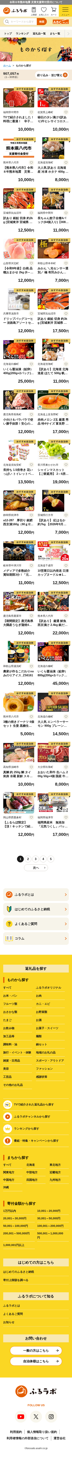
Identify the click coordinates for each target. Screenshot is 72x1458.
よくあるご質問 (13, 1313)
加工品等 (8, 1036)
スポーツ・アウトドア (50, 1060)
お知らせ (8, 1322)
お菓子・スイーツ (47, 1028)
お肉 (39, 995)
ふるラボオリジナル (48, 987)
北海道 (30, 1164)
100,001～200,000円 (50, 1225)
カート (54, 15)
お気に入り (44, 15)
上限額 (34, 15)
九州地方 (55, 1179)
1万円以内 (9, 1210)
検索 (41, 21)
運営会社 (60, 1438)
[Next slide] (68, 34)
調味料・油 (10, 1044)
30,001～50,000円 (48, 1218)
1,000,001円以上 (13, 1245)
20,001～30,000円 (14, 1218)
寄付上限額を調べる (15, 1280)
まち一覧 (55, 33)
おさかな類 (10, 1011)
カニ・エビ (43, 1003)
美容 (6, 1068)
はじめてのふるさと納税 (18, 1271)
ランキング (22, 33)
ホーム (7, 65)
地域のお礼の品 (46, 1052)
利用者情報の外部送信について (28, 1438)
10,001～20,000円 (48, 1210)
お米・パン (10, 995)
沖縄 (6, 1187)
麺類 (39, 1036)
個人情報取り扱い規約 (42, 1431)
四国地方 (32, 1179)
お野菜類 (41, 1011)
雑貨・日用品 (11, 1060)
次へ (36, 867)
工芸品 (7, 1076)
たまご (7, 1020)
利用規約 (16, 1431)
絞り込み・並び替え (49, 75)
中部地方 (32, 1172)
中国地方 (8, 1179)
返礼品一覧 (39, 33)
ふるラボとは (11, 1305)
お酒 (39, 1020)
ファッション (44, 1068)
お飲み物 (8, 1028)
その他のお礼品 (13, 1084)
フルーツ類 (10, 1003)
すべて (7, 987)
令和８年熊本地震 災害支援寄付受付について (36, 2)
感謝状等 (41, 1076)
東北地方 (55, 1164)
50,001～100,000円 (15, 1225)
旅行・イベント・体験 (17, 1052)
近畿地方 (55, 1172)
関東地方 (8, 1172)
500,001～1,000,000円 (50, 1235)
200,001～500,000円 (16, 1233)
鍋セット (41, 1044)
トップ (8, 33)
